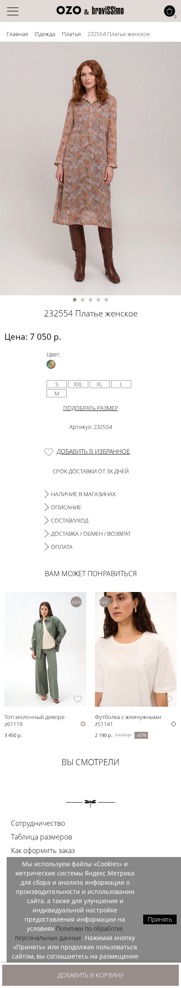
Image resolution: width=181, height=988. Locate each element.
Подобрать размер (90, 408)
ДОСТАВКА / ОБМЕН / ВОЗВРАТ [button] (91, 534)
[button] (74, 300)
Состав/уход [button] (69, 520)
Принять (160, 919)
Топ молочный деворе (34, 716)
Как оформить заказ (43, 850)
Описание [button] (66, 507)
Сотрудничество (38, 823)
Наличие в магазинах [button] (83, 494)
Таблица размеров (41, 837)
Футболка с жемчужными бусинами (128, 716)
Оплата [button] (61, 547)
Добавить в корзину (90, 975)
